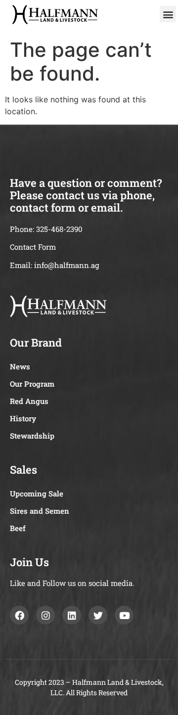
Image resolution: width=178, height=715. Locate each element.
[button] (168, 14)
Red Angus (29, 401)
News (20, 366)
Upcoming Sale (36, 493)
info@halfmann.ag (66, 265)
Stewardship (32, 436)
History (23, 418)
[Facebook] (19, 615)
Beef (18, 528)
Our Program (32, 384)
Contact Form (33, 247)
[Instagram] (45, 615)
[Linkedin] (71, 615)
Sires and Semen (39, 511)
